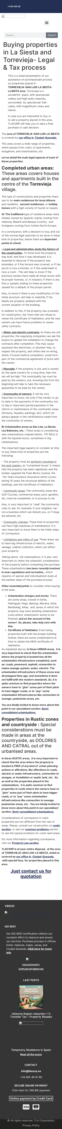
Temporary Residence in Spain (31, 1050)
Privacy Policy (31, 1125)
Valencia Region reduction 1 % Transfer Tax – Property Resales (31, 1015)
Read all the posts (31, 1054)
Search (52, 35)
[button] (46, 22)
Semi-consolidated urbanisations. (33, 811)
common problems (37, 829)
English (46, 6)
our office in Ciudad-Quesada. (38, 137)
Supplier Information (31, 969)
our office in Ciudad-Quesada (35, 856)
